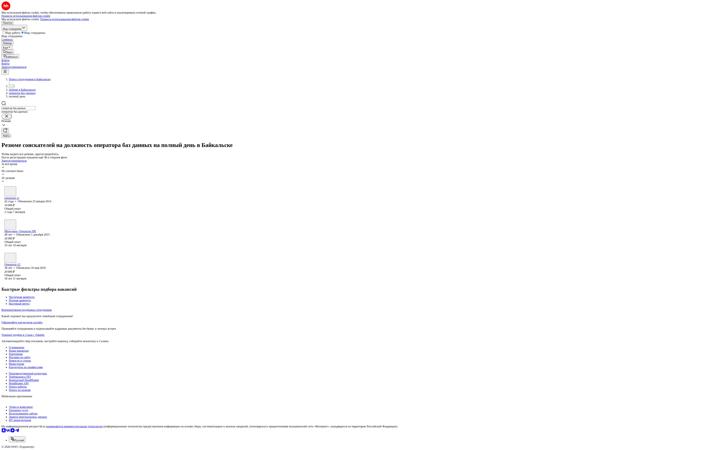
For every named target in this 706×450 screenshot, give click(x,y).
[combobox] (18, 108)
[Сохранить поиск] (5, 131)
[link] (7, 52)
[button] (5, 60)
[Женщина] (10, 191)
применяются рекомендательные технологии (74, 426)
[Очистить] (6, 116)
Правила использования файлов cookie (64, 19)
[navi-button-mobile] (5, 72)
